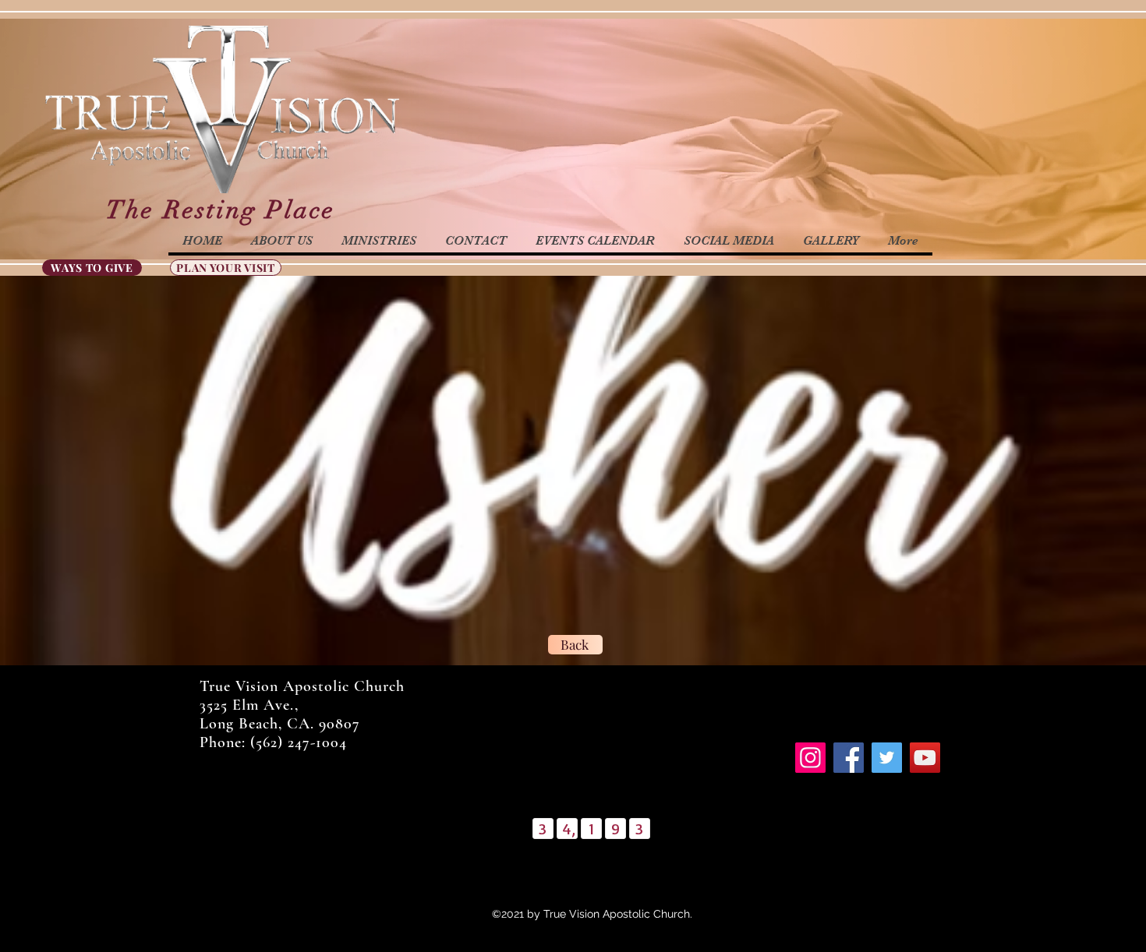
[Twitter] (887, 757)
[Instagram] (810, 757)
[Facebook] (848, 757)
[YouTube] (925, 757)
